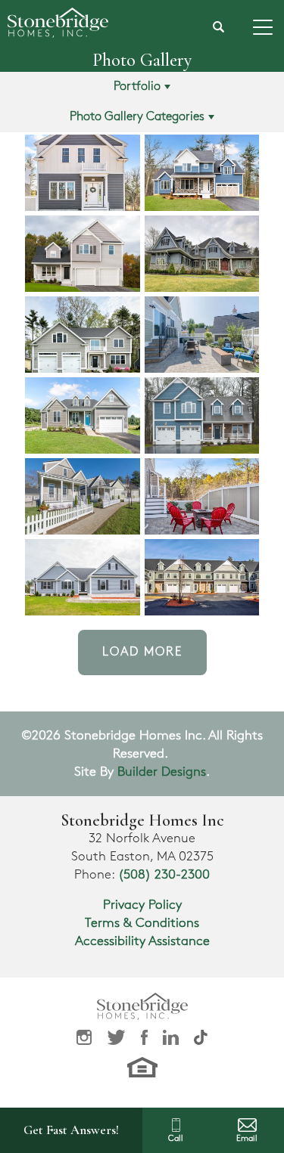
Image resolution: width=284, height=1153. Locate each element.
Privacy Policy (142, 905)
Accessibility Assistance (142, 941)
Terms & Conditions (142, 923)
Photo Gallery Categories (137, 116)
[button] (219, 27)
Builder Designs (161, 772)
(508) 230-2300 (164, 875)
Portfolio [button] (137, 86)
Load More (142, 652)
